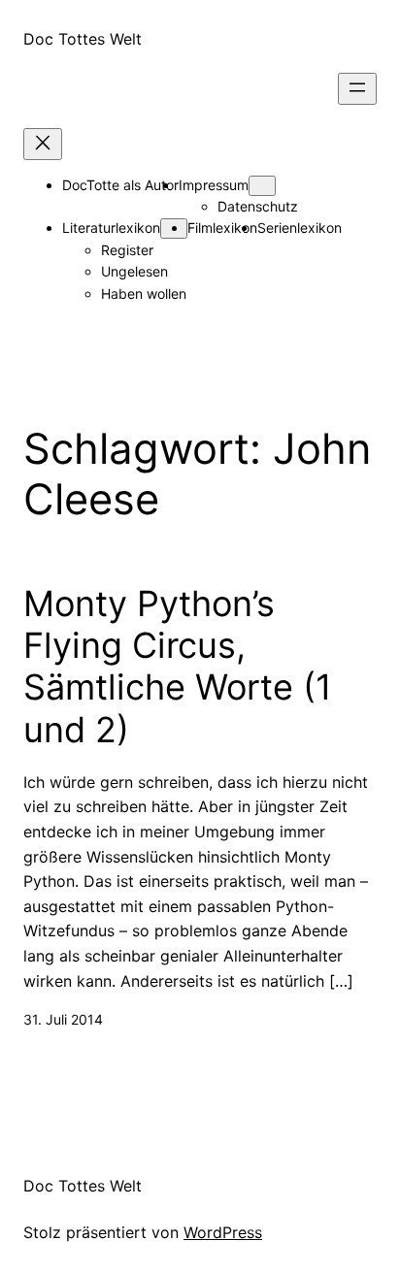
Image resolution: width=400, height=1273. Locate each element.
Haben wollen (143, 293)
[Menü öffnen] (357, 89)
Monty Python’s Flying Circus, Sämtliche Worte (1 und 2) (177, 667)
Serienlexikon (299, 227)
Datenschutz (257, 206)
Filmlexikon (222, 227)
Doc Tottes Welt (82, 39)
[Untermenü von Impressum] (262, 186)
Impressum (214, 185)
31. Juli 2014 (63, 1019)
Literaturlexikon (111, 227)
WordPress (222, 1232)
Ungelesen (134, 271)
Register (127, 250)
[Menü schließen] (42, 144)
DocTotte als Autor (120, 185)
